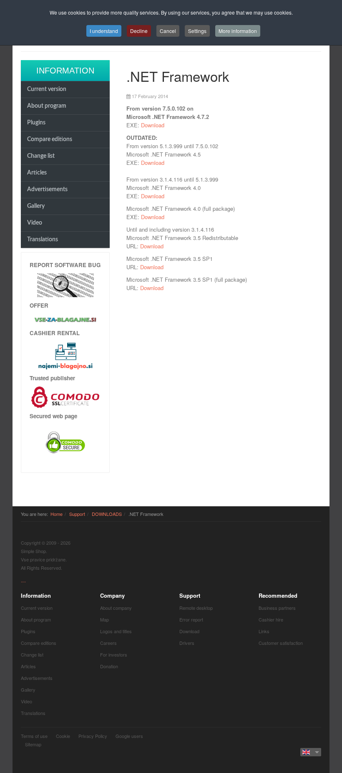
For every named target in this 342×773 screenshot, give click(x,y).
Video (34, 223)
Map (104, 619)
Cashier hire (271, 619)
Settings (197, 30)
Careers (108, 642)
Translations (42, 240)
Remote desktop (196, 607)
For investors (113, 654)
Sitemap (33, 744)
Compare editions (49, 139)
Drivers (186, 642)
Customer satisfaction (281, 642)
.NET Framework (177, 76)
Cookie (63, 736)
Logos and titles (116, 631)
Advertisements (47, 189)
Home (56, 513)
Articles (37, 173)
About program (46, 106)
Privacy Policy (92, 736)
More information (238, 30)
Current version (46, 89)
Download (152, 125)
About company (116, 607)
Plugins (36, 123)
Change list (41, 156)
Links (264, 631)
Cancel (168, 30)
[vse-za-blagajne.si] (65, 319)
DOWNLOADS (107, 513)
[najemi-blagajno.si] (65, 355)
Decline (139, 30)
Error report (191, 619)
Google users (129, 736)
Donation (109, 666)
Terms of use (34, 736)
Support (77, 513)
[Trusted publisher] (65, 396)
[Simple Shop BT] (65, 284)
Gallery (36, 206)
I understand (104, 30)
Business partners (277, 607)
